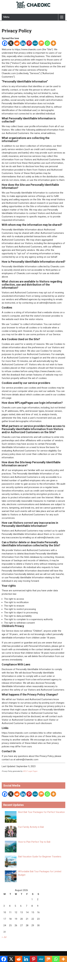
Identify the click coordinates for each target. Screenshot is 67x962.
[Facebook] (4, 43)
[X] (11, 43)
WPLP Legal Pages (30, 771)
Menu (6, 17)
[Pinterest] (29, 43)
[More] (53, 43)
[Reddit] (17, 43)
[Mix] (41, 43)
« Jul (4, 937)
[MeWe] (35, 43)
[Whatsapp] (47, 43)
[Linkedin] (23, 43)
